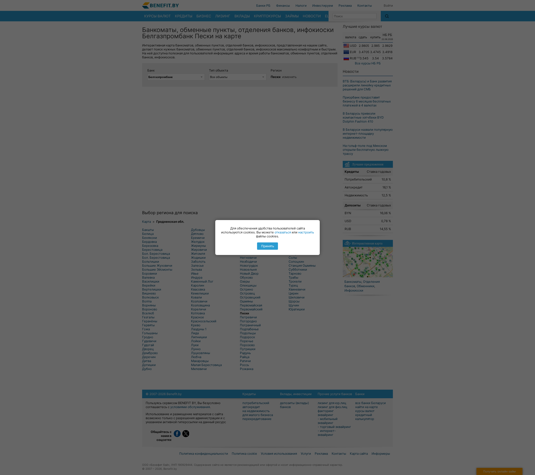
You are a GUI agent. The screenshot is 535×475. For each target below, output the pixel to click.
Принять (267, 246)
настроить (306, 232)
